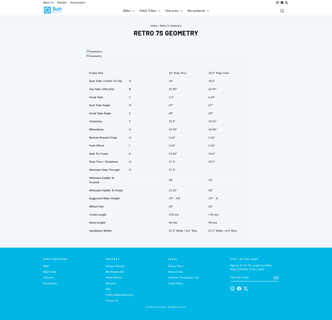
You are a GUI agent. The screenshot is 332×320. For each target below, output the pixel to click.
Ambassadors (77, 2)
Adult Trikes (148, 10)
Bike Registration (115, 271)
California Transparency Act (183, 277)
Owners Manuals (115, 266)
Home (154, 25)
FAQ (108, 289)
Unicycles (172, 10)
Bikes (127, 10)
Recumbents (197, 10)
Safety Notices (114, 277)
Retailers (62, 2)
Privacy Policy (175, 266)
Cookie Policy (175, 283)
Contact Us (112, 300)
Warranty (111, 283)
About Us (48, 2)
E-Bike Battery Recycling (119, 295)
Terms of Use (175, 271)
